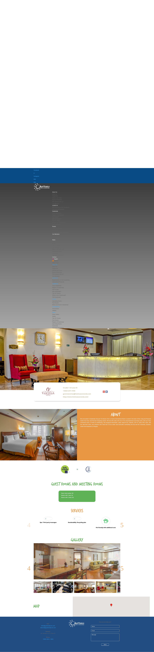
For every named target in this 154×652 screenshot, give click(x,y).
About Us (54, 192)
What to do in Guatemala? (59, 222)
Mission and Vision (57, 197)
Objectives (55, 196)
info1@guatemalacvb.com (48, 625)
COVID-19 (55, 205)
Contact (54, 257)
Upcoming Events (57, 228)
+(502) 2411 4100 (69, 391)
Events (54, 226)
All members (55, 236)
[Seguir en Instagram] (104, 392)
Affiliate (54, 238)
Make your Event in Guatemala (60, 232)
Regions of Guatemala (58, 215)
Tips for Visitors (56, 220)
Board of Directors (57, 199)
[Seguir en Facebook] (106, 392)
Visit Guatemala (56, 224)
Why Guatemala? (56, 218)
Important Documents (58, 255)
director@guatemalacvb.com (48, 627)
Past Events (55, 230)
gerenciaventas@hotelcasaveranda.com (77, 394)
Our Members (55, 203)
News (53, 239)
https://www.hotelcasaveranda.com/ (75, 397)
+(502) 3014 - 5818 (48, 639)
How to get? (55, 217)
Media (54, 243)
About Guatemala (56, 213)
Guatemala (55, 211)
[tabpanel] (88, 587)
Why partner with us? (57, 201)
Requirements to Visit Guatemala (60, 207)
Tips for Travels (56, 245)
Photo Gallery (55, 241)
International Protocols (58, 209)
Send (105, 644)
